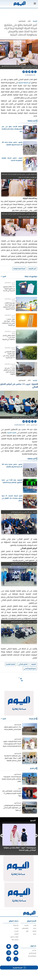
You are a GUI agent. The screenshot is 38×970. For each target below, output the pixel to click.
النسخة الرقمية (17, 967)
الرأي (27, 931)
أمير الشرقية (32, 268)
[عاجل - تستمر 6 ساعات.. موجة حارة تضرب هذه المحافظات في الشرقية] (26, 320)
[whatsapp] (26, 72)
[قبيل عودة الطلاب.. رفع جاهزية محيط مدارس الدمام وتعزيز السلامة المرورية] (26, 304)
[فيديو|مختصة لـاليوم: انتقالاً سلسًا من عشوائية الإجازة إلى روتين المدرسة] (19, 834)
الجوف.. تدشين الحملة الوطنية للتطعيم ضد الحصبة (12, 159)
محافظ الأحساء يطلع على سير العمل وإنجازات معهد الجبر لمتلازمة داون (12, 128)
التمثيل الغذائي (23, 664)
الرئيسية (35, 21)
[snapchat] (8, 946)
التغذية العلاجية (11, 432)
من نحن (34, 950)
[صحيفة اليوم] (19, 3)
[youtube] (15, 952)
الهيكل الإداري (32, 953)
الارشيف (16, 928)
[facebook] (32, 72)
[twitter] (35, 72)
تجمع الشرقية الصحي (30, 668)
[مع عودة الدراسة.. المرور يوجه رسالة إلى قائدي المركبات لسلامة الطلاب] (29, 779)
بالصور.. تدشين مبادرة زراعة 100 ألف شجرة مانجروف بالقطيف (12, 143)
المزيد (4, 276)
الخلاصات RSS (15, 940)
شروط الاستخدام (32, 956)
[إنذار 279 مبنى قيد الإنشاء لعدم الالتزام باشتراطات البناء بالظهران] (26, 369)
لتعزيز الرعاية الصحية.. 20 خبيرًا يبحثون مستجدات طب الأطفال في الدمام (12, 498)
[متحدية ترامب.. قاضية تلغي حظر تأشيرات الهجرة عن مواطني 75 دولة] (29, 793)
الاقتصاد (26, 925)
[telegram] (29, 72)
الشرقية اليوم (22, 21)
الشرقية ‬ (33, 664)
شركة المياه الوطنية (19, 268)
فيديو (34, 934)
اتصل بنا (16, 931)
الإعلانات (16, 934)
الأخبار (29, 21)
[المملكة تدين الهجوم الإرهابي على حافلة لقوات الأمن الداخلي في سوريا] (29, 807)
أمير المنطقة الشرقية (24, 82)
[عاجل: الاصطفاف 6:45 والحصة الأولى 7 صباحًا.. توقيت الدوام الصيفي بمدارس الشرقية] (29, 758)
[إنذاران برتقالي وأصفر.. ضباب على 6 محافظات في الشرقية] (26, 336)
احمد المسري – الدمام (32, 425)
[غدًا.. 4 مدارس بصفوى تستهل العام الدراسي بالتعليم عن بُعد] (29, 729)
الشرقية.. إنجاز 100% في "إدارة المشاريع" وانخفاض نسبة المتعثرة (12, 481)
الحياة (34, 928)
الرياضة (34, 931)
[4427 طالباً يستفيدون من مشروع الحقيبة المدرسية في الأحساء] (26, 288)
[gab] (15, 946)
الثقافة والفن (25, 928)
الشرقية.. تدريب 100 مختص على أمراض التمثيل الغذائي (19, 385)
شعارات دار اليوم (14, 937)
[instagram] (8, 952)
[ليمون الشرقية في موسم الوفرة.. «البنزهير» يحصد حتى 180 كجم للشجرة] (26, 353)
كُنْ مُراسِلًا (15, 925)
